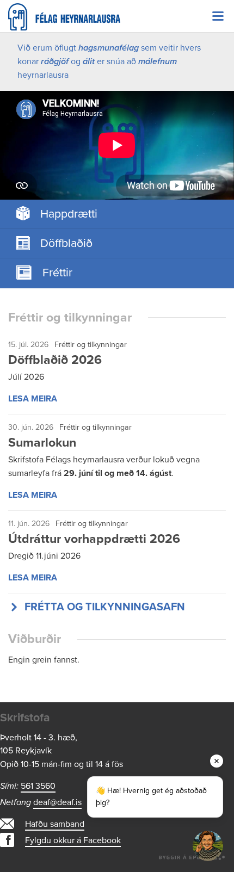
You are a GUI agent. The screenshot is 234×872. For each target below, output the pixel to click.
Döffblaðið (66, 243)
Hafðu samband (54, 824)
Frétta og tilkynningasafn (104, 607)
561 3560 (38, 786)
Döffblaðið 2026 (55, 360)
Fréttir (57, 272)
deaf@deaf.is (57, 802)
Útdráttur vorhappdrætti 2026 (94, 539)
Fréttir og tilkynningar (90, 344)
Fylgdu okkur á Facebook (73, 840)
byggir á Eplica (192, 855)
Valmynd (218, 16)
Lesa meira (32, 398)
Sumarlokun (42, 442)
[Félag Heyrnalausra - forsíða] (117, 16)
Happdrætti (68, 214)
